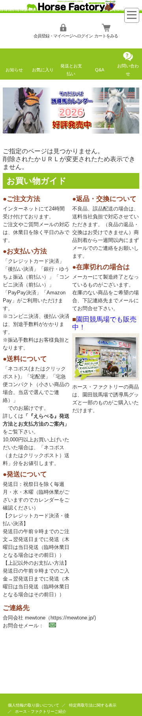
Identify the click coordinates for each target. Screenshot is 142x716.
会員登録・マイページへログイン (63, 35)
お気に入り (43, 69)
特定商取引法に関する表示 (92, 705)
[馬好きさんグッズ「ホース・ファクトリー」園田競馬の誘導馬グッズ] (71, 10)
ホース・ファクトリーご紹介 (40, 711)
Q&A (99, 69)
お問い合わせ (128, 69)
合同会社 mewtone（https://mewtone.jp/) (49, 618)
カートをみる (106, 35)
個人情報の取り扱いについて (33, 705)
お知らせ (14, 69)
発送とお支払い (71, 69)
